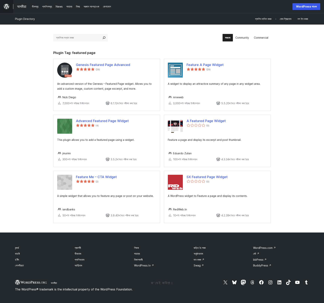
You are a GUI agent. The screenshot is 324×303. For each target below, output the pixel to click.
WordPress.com (264, 247)
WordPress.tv (144, 265)
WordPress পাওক (306, 6)
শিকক (136, 247)
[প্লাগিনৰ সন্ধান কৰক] (104, 37)
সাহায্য (137, 253)
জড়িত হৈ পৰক (200, 247)
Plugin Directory (25, 18)
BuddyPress (262, 265)
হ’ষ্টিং (17, 259)
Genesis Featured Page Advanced (103, 65)
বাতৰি (17, 253)
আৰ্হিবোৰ (78, 265)
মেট (256, 253)
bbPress (260, 259)
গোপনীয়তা (19, 265)
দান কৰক (199, 259)
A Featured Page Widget (206, 121)
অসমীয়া (54, 282)
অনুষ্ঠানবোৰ (198, 253)
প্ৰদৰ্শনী (78, 247)
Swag (199, 265)
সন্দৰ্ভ (17, 247)
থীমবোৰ (78, 253)
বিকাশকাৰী (138, 259)
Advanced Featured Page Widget (102, 121)
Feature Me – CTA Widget (96, 177)
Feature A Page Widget (205, 65)
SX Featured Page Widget (207, 177)
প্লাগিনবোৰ (79, 259)
